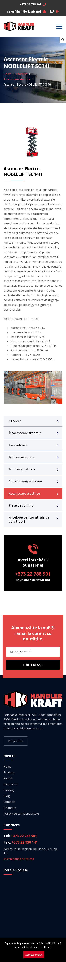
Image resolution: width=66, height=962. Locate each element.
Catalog (9, 790)
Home (7, 74)
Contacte (9, 802)
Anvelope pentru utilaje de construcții (29, 519)
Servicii (8, 778)
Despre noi (15, 741)
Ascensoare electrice (17, 79)
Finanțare (10, 808)
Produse (21, 74)
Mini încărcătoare (22, 469)
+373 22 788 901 (33, 574)
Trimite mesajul (33, 665)
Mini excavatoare (21, 457)
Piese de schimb (21, 505)
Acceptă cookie (34, 954)
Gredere (15, 421)
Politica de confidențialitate (21, 814)
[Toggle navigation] (59, 26)
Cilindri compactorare (25, 481)
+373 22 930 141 (25, 842)
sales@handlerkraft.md (33, 580)
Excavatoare (18, 445)
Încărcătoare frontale (25, 433)
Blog (7, 796)
